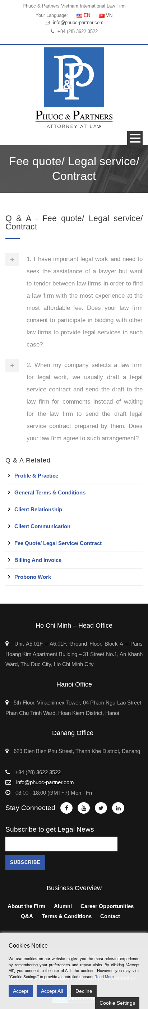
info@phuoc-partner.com (78, 22)
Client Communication (42, 526)
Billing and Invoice (37, 560)
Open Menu (135, 138)
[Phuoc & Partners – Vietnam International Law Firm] (74, 87)
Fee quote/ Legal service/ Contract (58, 543)
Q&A (27, 916)
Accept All (52, 991)
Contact (110, 916)
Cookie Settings (117, 1003)
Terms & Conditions (67, 916)
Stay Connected (30, 808)
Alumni (63, 906)
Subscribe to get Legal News (49, 829)
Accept (20, 991)
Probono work (32, 577)
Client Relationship (38, 509)
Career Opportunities (107, 906)
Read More (104, 977)
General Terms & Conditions (49, 492)
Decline (83, 991)
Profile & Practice (36, 476)
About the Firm (26, 906)
